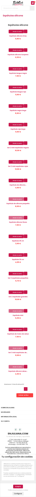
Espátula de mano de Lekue (18, 334)
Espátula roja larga (18, 129)
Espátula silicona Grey (18, 36)
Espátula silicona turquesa (18, 55)
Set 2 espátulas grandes (18, 297)
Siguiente (29, 389)
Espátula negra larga (18, 110)
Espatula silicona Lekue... (18, 371)
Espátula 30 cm (18, 259)
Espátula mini (18, 315)
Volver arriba (24, 395)
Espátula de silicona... (18, 185)
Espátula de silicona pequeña (18, 203)
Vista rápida (25, 31)
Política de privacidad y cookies (18, 490)
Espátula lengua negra (18, 73)
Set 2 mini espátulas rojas (18, 166)
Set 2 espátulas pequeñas (18, 278)
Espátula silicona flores (18, 222)
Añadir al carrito (16, 31)
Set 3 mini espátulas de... (18, 353)
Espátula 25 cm (18, 241)
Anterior (22, 389)
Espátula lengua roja (18, 92)
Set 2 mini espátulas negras (18, 148)
